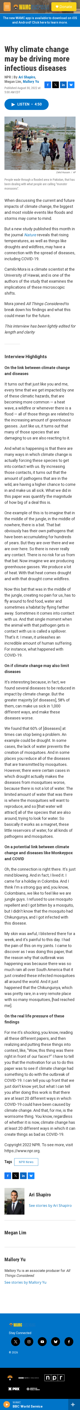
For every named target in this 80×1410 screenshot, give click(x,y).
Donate (66, 7)
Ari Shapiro (26, 77)
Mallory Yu (31, 81)
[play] (7, 1404)
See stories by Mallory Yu (25, 1282)
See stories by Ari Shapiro (50, 1205)
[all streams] (74, 1404)
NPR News (26, 1162)
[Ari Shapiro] (14, 1201)
